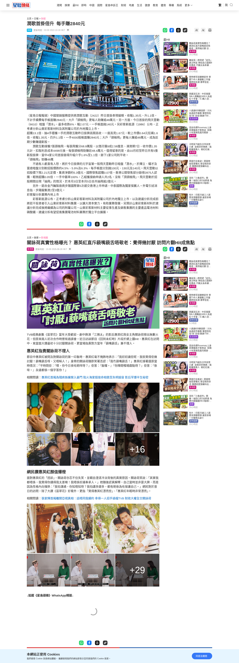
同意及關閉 (201, 656)
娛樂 (36, 237)
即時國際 (194, 203)
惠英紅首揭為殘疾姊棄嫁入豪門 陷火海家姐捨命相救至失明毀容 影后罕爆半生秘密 (94, 377)
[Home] (21, 5)
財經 (43, 18)
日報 (36, 18)
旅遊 (192, 186)
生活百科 (194, 119)
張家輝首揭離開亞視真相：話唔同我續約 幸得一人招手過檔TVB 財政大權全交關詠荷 (96, 498)
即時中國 (194, 102)
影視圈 (193, 51)
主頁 (29, 18)
